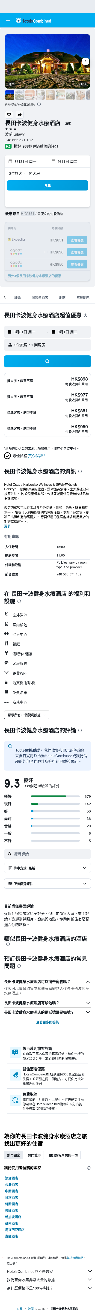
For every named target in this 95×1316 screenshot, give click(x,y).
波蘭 (31, 1308)
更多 (7, 526)
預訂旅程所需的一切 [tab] (63, 1155)
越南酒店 (11, 1223)
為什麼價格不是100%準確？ (30, 1288)
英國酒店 (11, 1210)
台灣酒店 (11, 1184)
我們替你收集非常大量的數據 (31, 1279)
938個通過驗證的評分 (40, 146)
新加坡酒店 (13, 1216)
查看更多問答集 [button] (47, 1022)
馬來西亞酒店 (14, 1229)
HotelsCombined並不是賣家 (30, 1271)
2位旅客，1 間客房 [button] (24, 173)
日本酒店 (11, 1197)
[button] (8, 20)
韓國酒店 (11, 1203)
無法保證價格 (75, 1258)
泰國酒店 (11, 1236)
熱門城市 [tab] (34, 1155)
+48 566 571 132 (19, 139)
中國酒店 (11, 1190)
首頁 (20, 1308)
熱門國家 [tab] (13, 1155)
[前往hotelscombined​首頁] (34, 20)
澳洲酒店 (11, 1178)
